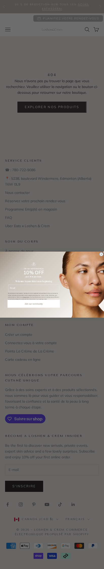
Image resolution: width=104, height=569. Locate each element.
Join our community (34, 304)
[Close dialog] (101, 254)
